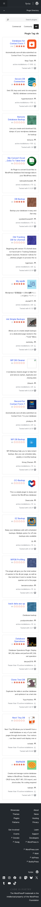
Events (16, 834)
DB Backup (20, 199)
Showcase (15, 810)
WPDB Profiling (17, 559)
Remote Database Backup (16, 118)
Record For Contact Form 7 (17, 402)
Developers (34, 838)
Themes (16, 814)
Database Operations (19, 639)
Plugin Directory (33, 10)
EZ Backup (20, 518)
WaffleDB (20, 762)
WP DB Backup (18, 439)
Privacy (35, 822)
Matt (35, 853)
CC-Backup (19, 480)
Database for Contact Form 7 (17, 42)
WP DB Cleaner (17, 360)
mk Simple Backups (15, 319)
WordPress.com (31, 849)
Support (35, 834)
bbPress (34, 857)
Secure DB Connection (19, 80)
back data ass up (16, 603)
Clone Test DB (18, 679)
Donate (15, 838)
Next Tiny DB (18, 717)
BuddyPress (32, 861)
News (36, 814)
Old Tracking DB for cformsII (17, 238)
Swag (15, 842)
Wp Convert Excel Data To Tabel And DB (16, 159)
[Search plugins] (8, 19)
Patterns (15, 822)
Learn (36, 830)
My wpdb (20, 281)
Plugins (16, 818)
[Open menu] (3, 3)
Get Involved (13, 830)
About (36, 810)
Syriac (30, 872)
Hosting (35, 818)
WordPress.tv (32, 842)
